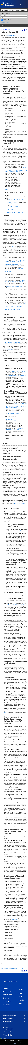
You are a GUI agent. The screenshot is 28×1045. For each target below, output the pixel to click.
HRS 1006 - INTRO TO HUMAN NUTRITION (14, 311)
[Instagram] (6, 1035)
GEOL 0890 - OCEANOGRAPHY (18, 371)
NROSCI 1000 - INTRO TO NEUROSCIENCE (16, 211)
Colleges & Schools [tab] (8, 1021)
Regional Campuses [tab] (8, 1018)
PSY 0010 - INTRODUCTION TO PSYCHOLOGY (14, 300)
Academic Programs (11, 35)
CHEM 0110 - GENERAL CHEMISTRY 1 (13, 179)
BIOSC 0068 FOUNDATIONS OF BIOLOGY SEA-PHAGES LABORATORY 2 (15, 414)
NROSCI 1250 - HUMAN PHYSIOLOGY (15, 212)
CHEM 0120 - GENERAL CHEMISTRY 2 (13, 180)
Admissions (7, 994)
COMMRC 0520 (16, 711)
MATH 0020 (6, 604)
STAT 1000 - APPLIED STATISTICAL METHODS (15, 201)
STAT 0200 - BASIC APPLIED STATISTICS (13, 303)
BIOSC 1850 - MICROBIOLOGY (13, 206)
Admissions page (8, 349)
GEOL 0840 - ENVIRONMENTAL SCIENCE (15, 378)
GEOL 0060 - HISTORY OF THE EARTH (14, 374)
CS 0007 (6, 606)
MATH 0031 (17, 604)
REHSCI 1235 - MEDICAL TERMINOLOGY (13, 309)
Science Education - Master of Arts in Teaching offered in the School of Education (13, 341)
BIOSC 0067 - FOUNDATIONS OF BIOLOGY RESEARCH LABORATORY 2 (14, 175)
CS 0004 (22, 604)
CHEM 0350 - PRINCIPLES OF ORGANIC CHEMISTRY (15, 281)
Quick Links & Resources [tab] (9, 1015)
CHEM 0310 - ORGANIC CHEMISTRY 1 (13, 182)
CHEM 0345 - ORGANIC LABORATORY (13, 185)
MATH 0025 (12, 604)
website (13, 246)
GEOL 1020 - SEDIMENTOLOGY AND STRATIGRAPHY (16, 375)
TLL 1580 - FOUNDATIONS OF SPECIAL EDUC (16, 386)
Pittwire (21, 1000)
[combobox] (14, 10)
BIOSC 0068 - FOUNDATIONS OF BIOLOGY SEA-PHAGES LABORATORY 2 (14, 270)
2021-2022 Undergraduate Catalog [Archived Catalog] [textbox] (14, 10)
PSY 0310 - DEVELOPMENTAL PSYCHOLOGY (15, 305)
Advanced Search (4, 22)
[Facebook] (8, 1035)
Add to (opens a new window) (9, 968)
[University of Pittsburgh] (10, 980)
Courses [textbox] (3, 15)
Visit (20, 993)
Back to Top (23, 968)
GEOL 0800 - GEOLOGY (11, 377)
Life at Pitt (7, 1001)
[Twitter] (4, 1035)
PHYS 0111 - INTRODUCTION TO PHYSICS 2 (14, 192)
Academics (7, 991)
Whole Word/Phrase (7, 19)
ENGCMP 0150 (18, 547)
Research (6, 998)
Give (20, 996)
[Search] (26, 17)
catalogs (8, 1040)
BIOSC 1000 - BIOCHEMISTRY (11, 177)
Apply (20, 989)
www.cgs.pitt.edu (15, 919)
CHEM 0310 (13, 421)
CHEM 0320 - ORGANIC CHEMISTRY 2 (13, 183)
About (5, 988)
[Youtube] (11, 1035)
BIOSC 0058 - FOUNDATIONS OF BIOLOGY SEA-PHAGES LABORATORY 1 (16, 171)
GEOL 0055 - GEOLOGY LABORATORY (14, 373)
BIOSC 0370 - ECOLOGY (11, 416)
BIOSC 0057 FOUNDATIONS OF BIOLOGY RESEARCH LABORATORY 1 (16, 169)
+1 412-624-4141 (7, 1031)
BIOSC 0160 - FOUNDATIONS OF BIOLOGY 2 (14, 173)
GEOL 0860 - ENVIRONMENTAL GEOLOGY (15, 380)
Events (21, 1003)
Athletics (6, 1005)
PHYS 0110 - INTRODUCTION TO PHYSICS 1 (14, 191)
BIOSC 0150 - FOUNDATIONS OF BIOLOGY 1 (14, 164)
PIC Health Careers (15, 155)
